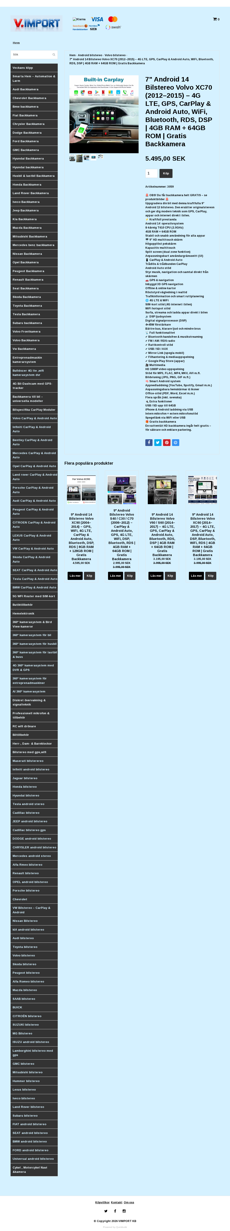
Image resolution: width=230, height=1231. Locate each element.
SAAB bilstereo (24, 998)
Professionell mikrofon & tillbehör (31, 715)
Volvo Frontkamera (26, 331)
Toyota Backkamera (27, 305)
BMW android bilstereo (30, 1141)
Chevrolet (20, 899)
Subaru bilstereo (25, 1115)
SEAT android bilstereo (30, 1133)
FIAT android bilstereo (29, 1124)
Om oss (129, 1202)
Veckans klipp (23, 67)
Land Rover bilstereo (28, 1107)
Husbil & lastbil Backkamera (34, 175)
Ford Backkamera (26, 141)
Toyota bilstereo (25, 947)
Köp (166, 173)
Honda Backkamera (27, 184)
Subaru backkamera (27, 323)
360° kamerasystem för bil (32, 635)
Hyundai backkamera (28, 167)
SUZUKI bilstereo (26, 1024)
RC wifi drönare (24, 726)
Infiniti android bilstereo (31, 769)
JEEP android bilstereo (30, 821)
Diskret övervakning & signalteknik (29, 702)
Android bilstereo (90, 55)
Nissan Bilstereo (25, 921)
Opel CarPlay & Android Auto (34, 466)
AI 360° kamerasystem (29, 691)
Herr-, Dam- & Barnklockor (32, 743)
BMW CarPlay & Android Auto (34, 587)
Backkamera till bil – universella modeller (28, 399)
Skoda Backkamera (27, 297)
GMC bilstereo (23, 1063)
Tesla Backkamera (26, 314)
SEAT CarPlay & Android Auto (35, 570)
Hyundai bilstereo (26, 795)
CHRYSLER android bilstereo (34, 847)
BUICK (17, 1007)
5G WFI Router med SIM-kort (34, 596)
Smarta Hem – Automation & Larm (34, 78)
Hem (16, 43)
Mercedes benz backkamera (33, 245)
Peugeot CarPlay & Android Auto (33, 512)
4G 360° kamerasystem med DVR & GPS (33, 668)
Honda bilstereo (25, 786)
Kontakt (116, 1202)
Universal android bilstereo (33, 1158)
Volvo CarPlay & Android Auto (35, 418)
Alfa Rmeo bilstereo (27, 864)
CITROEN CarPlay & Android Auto (34, 525)
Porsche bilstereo (26, 890)
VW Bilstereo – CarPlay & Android (31, 910)
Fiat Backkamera (25, 115)
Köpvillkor (102, 1202)
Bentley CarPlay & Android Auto (32, 442)
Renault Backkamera (28, 279)
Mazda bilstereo (25, 990)
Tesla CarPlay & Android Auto (35, 579)
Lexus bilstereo (24, 1089)
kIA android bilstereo (28, 929)
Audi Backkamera (25, 89)
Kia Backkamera (25, 219)
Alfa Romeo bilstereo (28, 981)
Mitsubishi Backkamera (30, 236)
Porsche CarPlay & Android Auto (33, 490)
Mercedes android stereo (32, 856)
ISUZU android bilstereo (31, 1042)
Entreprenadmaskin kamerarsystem (27, 360)
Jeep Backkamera (26, 210)
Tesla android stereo (28, 804)
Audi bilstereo (23, 938)
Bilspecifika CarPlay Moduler (34, 409)
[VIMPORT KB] (36, 23)
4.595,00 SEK (81, 563)
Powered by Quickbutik (115, 1227)
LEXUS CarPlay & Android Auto (32, 538)
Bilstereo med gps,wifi (29, 752)
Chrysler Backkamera (28, 124)
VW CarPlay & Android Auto (33, 548)
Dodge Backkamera (27, 132)
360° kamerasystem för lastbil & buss (35, 655)
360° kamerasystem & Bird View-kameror (32, 624)
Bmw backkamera (25, 106)
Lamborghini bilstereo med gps (33, 1053)
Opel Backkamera (26, 262)
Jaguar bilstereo (25, 778)
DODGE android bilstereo (32, 838)
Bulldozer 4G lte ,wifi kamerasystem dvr (28, 373)
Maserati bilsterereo (28, 761)
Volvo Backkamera (26, 340)
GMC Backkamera (26, 150)
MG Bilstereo (22, 1033)
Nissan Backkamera (27, 253)
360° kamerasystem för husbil (35, 643)
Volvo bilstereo (24, 955)
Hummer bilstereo (26, 1081)
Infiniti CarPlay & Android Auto (32, 429)
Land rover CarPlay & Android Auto (35, 477)
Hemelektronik (23, 613)
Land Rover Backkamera (31, 193)
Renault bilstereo (26, 873)
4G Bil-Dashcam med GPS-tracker (32, 386)
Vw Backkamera (24, 348)
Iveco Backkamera (26, 202)
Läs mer (75, 575)
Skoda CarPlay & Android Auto (31, 559)
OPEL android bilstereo (30, 882)
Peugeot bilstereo (26, 972)
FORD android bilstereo (30, 1150)
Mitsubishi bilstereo (27, 1072)
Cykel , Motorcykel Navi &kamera (30, 1170)
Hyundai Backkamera (28, 158)
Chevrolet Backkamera (29, 98)
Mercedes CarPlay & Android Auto (34, 455)
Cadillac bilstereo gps (29, 830)
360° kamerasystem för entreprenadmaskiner (30, 681)
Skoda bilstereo (24, 964)
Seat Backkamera (26, 288)
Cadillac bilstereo (26, 812)
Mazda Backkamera (27, 227)
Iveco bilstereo (24, 1098)
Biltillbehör (21, 734)
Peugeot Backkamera (28, 271)
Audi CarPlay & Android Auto (34, 500)
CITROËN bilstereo (27, 1016)
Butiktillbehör (23, 604)
